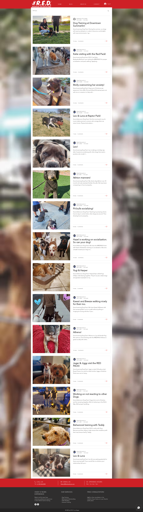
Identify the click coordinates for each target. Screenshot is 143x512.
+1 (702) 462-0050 (41, 484)
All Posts (35, 10)
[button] (108, 11)
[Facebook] (35, 504)
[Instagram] (38, 504)
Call (88, 497)
